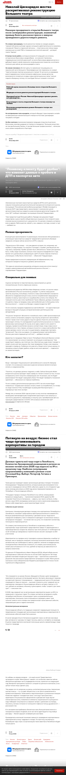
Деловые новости (52, 416)
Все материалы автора (29, 25)
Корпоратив (46, 739)
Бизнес (8, 744)
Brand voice (24, 744)
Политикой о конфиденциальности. (41, 772)
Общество (33, 416)
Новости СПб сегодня (22, 418)
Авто (18, 416)
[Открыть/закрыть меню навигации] (49, 2)
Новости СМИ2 (11, 158)
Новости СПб (10, 418)
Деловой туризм (21, 739)
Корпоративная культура (13, 741)
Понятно (59, 770)
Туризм (30, 739)
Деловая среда (37, 739)
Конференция (15, 744)
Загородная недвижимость (35, 741)
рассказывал (10, 402)
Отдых (24, 741)
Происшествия (42, 416)
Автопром (25, 416)
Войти (59, 2)
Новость (12, 416)
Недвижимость (49, 741)
